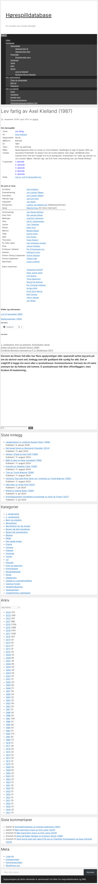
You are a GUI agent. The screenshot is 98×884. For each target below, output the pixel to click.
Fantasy (9, 547)
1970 (8, 764)
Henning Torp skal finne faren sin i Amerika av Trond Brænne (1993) (38, 478)
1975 (8, 752)
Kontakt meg (15, 97)
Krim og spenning (23, 344)
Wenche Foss (32, 208)
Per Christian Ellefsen (36, 285)
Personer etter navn (23, 57)
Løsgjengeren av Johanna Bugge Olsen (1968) (28, 442)
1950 (8, 803)
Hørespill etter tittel (22, 52)
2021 (8, 621)
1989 (8, 712)
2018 (8, 630)
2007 (8, 661)
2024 (8, 612)
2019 (8, 627)
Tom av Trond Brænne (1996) (20, 472)
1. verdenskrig (12, 514)
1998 (8, 688)
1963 (8, 782)
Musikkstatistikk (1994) (11, 319)
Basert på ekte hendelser (18, 529)
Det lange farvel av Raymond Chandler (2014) (28, 448)
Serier (13, 63)
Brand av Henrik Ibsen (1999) (20, 490)
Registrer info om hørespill (25, 75)
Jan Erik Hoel (33, 198)
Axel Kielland (21, 134)
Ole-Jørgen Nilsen (35, 215)
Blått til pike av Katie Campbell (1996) (24, 460)
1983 (8, 731)
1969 (8, 767)
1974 (8, 755)
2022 (8, 618)
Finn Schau (31, 237)
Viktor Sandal (33, 297)
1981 (8, 737)
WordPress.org (13, 865)
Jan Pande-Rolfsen (35, 212)
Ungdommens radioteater (18, 593)
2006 (8, 664)
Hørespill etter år (21, 49)
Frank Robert (32, 240)
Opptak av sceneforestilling (19, 581)
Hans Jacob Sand (34, 273)
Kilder (13, 92)
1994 (8, 700)
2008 (8, 658)
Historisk (10, 553)
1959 (8, 788)
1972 (8, 761)
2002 (8, 676)
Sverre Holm (32, 234)
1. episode (19, 161)
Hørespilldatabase (29, 15)
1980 (8, 740)
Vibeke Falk (32, 258)
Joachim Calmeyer (35, 218)
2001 (8, 679)
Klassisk (10, 562)
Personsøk (15, 55)
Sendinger (15, 60)
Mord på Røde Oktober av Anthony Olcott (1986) (39, 836)
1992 (8, 706)
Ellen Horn (31, 227)
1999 (8, 685)
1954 (8, 794)
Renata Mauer (33, 230)
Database (10, 43)
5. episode (20, 174)
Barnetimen (11, 523)
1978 (8, 743)
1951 (8, 800)
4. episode (19, 171)
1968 (8, 770)
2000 (8, 682)
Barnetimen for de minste (18, 526)
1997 (8, 691)
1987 (8, 718)
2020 (8, 624)
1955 (8, 791)
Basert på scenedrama (17, 532)
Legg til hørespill (21, 72)
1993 (8, 703)
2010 (8, 652)
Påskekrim (15, 86)
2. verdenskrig (7, 344)
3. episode (20, 168)
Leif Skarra (31, 276)
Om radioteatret (13, 77)
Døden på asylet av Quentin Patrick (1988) (20, 347)
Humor (9, 556)
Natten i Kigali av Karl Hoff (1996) (22, 454)
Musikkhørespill (13, 572)
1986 (8, 721)
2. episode (20, 165)
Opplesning (11, 578)
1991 (8, 709)
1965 (8, 776)
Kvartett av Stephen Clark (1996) (21, 466)
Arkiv (12, 66)
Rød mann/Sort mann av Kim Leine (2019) (35, 830)
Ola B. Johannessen (35, 221)
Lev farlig (19, 131)
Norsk (47, 344)
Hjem (8, 40)
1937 (8, 812)
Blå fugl (13, 83)
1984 (8, 727)
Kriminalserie (37, 344)
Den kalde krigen (14, 541)
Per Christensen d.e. (36, 249)
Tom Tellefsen (33, 224)
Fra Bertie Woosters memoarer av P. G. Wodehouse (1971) (27, 350)
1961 (8, 785)
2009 (8, 655)
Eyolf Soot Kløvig (34, 291)
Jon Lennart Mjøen (35, 192)
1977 (8, 746)
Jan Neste (31, 202)
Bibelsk (9, 535)
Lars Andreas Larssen (36, 243)
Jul (7, 559)
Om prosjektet (12, 89)
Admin (13, 69)
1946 (8, 809)
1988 (8, 715)
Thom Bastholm (34, 279)
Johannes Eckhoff (35, 269)
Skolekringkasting (14, 587)
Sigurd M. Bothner (35, 282)
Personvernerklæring (19, 100)
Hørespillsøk (15, 46)
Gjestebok (14, 95)
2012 (8, 646)
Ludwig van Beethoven (37, 205)
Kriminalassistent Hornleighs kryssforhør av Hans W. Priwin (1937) (37, 497)
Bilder (8, 538)
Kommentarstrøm (14, 862)
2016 (8, 636)
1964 (8, 779)
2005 (8, 667)
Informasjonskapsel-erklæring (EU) (24, 103)
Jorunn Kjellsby (33, 246)
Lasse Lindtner (33, 261)
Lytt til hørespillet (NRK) (12, 314)
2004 (8, 670)
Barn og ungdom (14, 520)
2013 (8, 642)
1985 (8, 724)
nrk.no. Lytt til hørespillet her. (28, 177)
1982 (8, 734)
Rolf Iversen (32, 294)
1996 (8, 694)
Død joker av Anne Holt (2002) (20, 484)
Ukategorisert (12, 590)
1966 (8, 773)
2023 (8, 615)
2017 (8, 633)
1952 (8, 797)
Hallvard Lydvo (33, 252)
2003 (8, 673)
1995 (8, 697)
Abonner (90, 872)
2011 (8, 649)
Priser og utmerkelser (19, 80)
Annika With (32, 288)
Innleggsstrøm (12, 859)
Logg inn (10, 856)
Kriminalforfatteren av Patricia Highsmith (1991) (37, 827)
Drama (9, 544)
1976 (8, 749)
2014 (8, 639)
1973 (8, 758)
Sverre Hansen (33, 255)
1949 (8, 806)
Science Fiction (13, 584)
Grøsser (9, 550)
